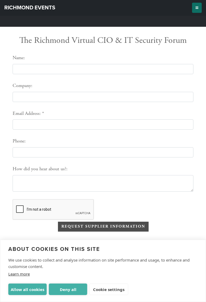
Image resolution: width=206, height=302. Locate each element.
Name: (19, 58)
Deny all (68, 289)
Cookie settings (108, 289)
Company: (22, 85)
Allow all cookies (27, 289)
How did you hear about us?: (40, 169)
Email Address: (27, 113)
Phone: (19, 141)
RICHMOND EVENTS (29, 8)
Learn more (19, 274)
